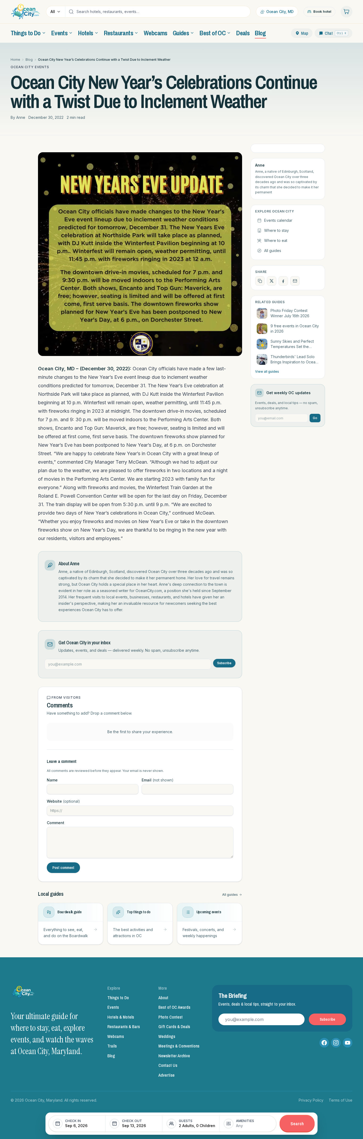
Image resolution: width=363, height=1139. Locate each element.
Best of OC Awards (174, 1007)
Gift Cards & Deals (174, 1026)
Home (15, 60)
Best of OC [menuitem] (213, 33)
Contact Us (167, 1065)
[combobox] (162, 11)
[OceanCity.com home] (26, 11)
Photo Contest (170, 1017)
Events (113, 1007)
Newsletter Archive (174, 1056)
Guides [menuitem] (181, 33)
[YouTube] (347, 1042)
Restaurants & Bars (123, 1026)
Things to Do (118, 998)
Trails (112, 1046)
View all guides (267, 371)
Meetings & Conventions (178, 1046)
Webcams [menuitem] (155, 33)
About (163, 998)
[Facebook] (324, 1042)
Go (315, 418)
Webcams (115, 1036)
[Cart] (346, 12)
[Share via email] (295, 281)
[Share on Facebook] (283, 281)
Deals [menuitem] (243, 33)
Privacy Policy (311, 1100)
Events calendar (278, 220)
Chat (335, 33)
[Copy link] (260, 281)
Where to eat (275, 240)
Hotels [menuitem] (85, 33)
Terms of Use (340, 1100)
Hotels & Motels (120, 1017)
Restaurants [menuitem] (118, 33)
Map (304, 33)
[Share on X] (271, 281)
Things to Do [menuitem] (26, 33)
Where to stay (276, 230)
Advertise (166, 1075)
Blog (29, 60)
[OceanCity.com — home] (23, 993)
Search (297, 1123)
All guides (230, 895)
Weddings (166, 1036)
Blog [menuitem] (260, 33)
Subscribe (224, 663)
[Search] (71, 11)
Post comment (63, 867)
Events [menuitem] (59, 33)
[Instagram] (336, 1042)
